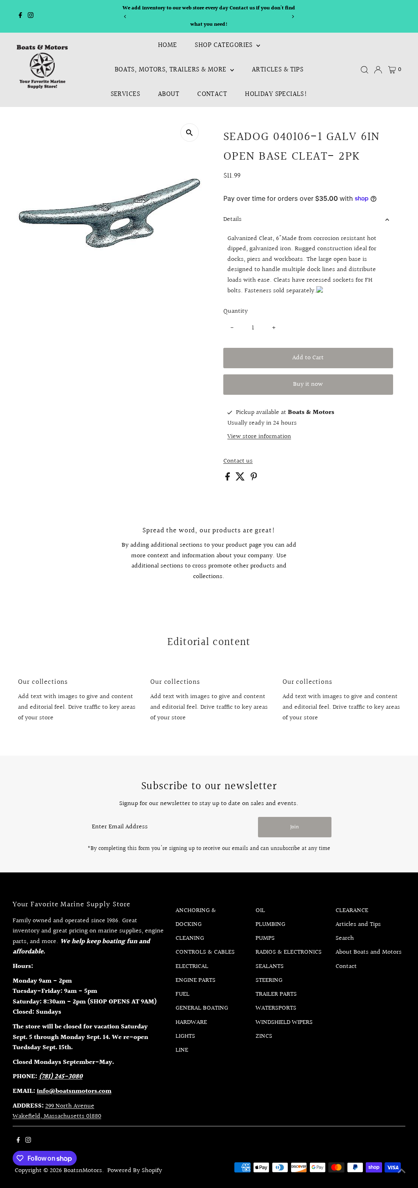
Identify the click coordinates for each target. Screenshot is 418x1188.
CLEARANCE (352, 910)
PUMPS (265, 938)
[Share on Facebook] (228, 479)
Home (167, 45)
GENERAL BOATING (202, 1008)
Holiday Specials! (276, 94)
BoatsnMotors (83, 1171)
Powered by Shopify (134, 1171)
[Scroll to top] (402, 1172)
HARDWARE (191, 1022)
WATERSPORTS (276, 1008)
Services (125, 94)
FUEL (182, 994)
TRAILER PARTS (276, 994)
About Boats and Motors (369, 952)
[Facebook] (20, 16)
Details (232, 219)
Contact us (238, 461)
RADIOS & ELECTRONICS (289, 952)
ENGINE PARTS (196, 980)
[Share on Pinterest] (254, 479)
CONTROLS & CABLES (205, 952)
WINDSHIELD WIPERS (284, 1022)
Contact (212, 94)
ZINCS (264, 1036)
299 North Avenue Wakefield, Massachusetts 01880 (57, 1111)
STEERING (269, 980)
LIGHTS (185, 1036)
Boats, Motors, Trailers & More (171, 69)
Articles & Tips (277, 69)
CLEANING (190, 938)
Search (345, 938)
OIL (260, 910)
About (168, 94)
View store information (259, 437)
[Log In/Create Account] (378, 69)
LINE (182, 1050)
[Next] (293, 16)
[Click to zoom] (189, 132)
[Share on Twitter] (241, 479)
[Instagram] (31, 16)
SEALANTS (270, 966)
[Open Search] (364, 69)
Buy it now (308, 384)
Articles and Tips (358, 924)
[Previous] (125, 16)
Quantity (235, 311)
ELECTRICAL (192, 966)
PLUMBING (270, 924)
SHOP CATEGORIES (224, 45)
